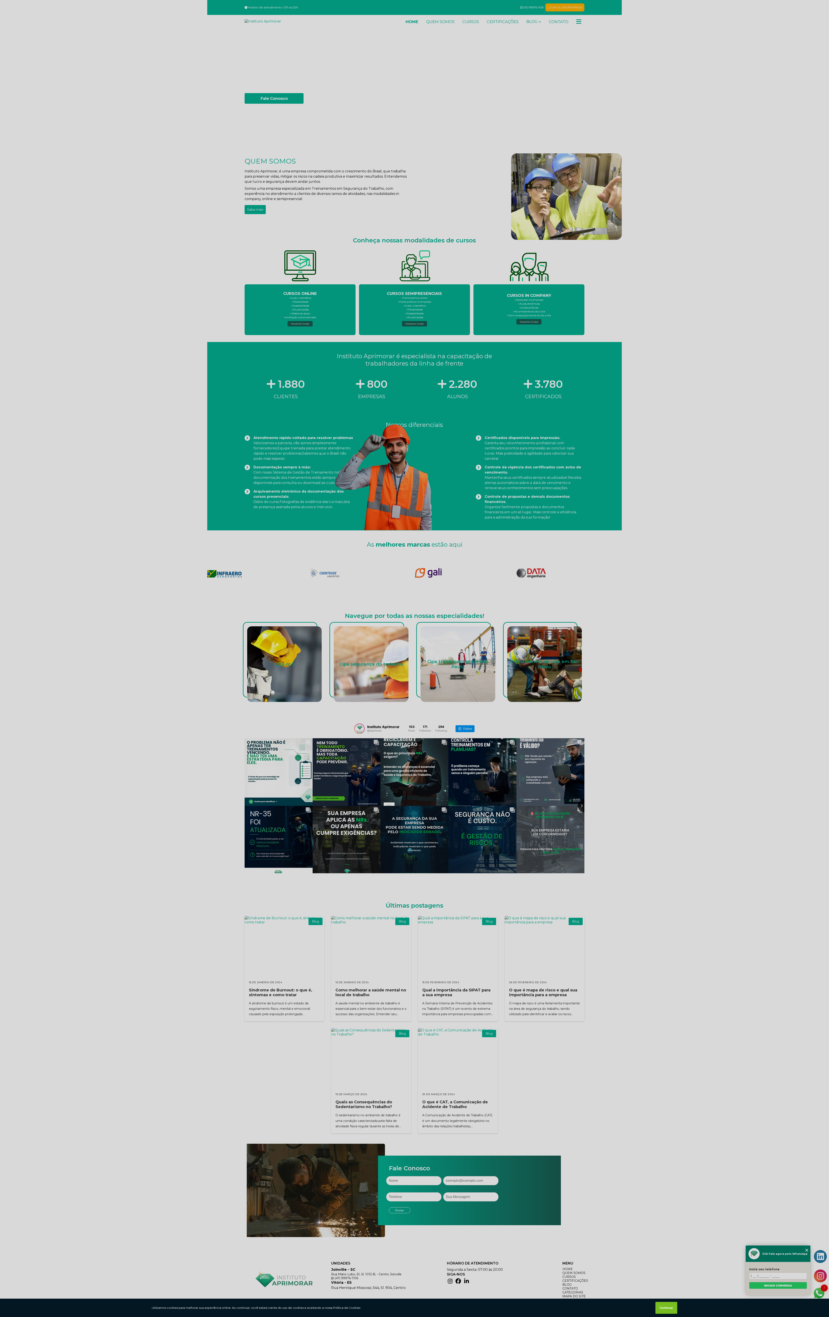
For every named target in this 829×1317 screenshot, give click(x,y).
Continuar (666, 1307)
